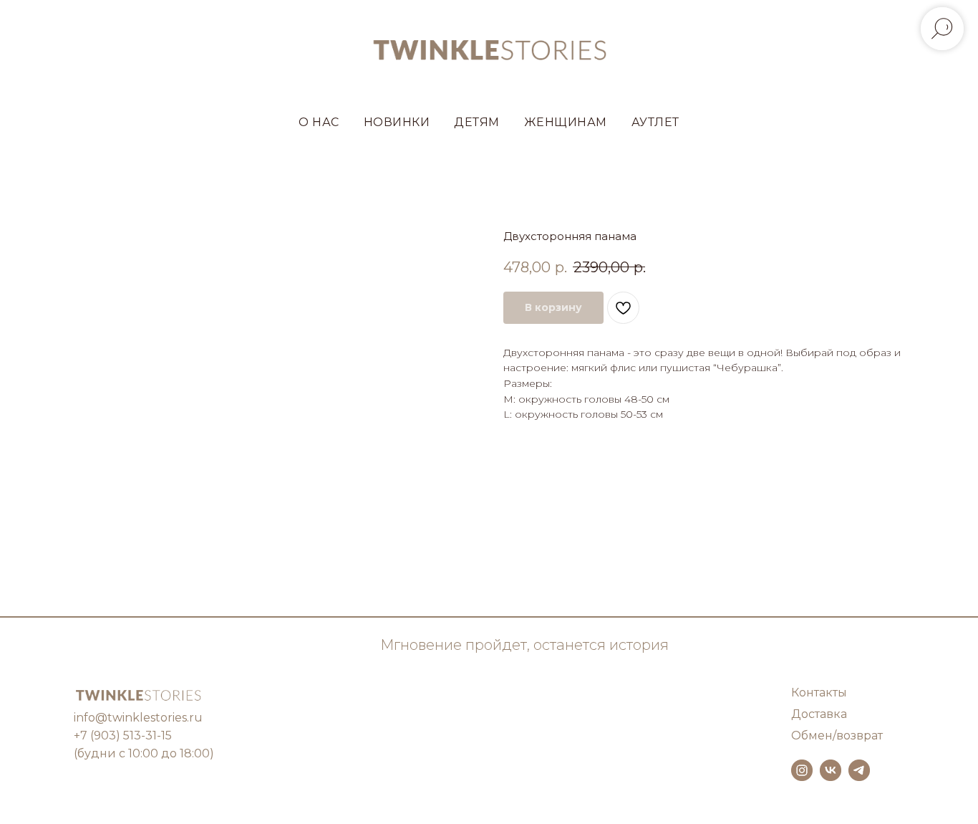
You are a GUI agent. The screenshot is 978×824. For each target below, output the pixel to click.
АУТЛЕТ (655, 122)
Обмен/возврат (837, 735)
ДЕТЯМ (477, 122)
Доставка (819, 714)
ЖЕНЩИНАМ (565, 122)
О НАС (319, 122)
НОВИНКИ (397, 122)
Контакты (819, 692)
